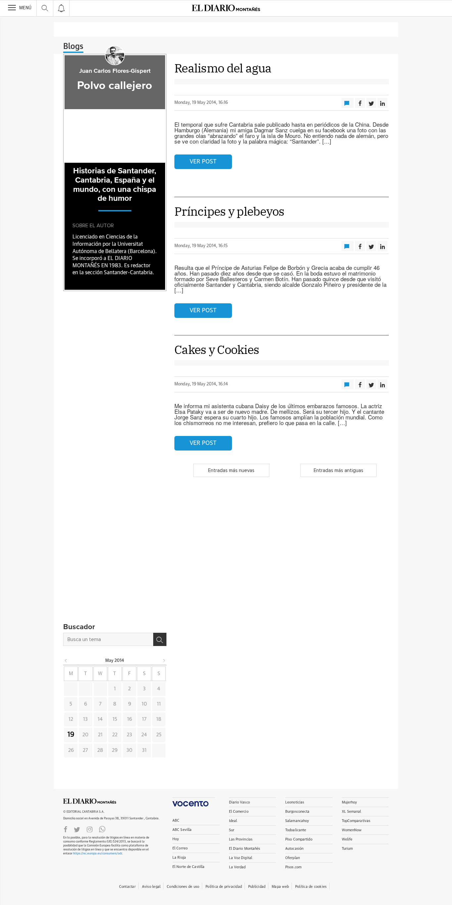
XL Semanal (351, 811)
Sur (231, 830)
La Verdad (237, 867)
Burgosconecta (297, 811)
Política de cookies (311, 886)
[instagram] (89, 829)
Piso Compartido (298, 839)
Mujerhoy (349, 802)
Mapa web (280, 886)
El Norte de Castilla (188, 867)
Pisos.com (293, 867)
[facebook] (65, 829)
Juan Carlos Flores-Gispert (115, 71)
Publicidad (256, 886)
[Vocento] (193, 801)
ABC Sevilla (182, 830)
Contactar (127, 886)
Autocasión (294, 848)
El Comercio (239, 811)
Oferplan (292, 858)
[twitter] (77, 829)
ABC (175, 820)
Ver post (203, 162)
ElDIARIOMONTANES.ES (89, 801)
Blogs (73, 47)
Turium (347, 848)
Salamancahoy (297, 821)
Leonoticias (294, 802)
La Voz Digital (240, 858)
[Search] (159, 639)
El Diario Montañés (244, 848)
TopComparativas (356, 821)
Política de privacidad (223, 886)
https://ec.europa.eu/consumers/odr (97, 853)
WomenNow (352, 830)
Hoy (175, 839)
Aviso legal (151, 886)
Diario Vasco (239, 802)
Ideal (233, 821)
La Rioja (179, 857)
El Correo (180, 848)
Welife (347, 839)
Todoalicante (295, 830)
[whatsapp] (102, 829)
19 (71, 734)
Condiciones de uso (183, 886)
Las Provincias (241, 839)
